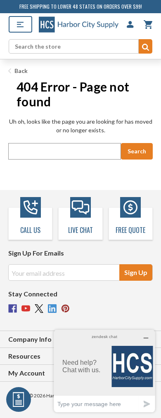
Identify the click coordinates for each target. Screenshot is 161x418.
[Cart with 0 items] (148, 24)
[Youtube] (25, 308)
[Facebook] (12, 308)
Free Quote (130, 230)
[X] (39, 308)
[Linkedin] (52, 308)
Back (20, 70)
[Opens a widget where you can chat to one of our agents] (104, 370)
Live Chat (80, 230)
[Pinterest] (65, 308)
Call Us (30, 230)
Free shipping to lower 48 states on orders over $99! (80, 6)
